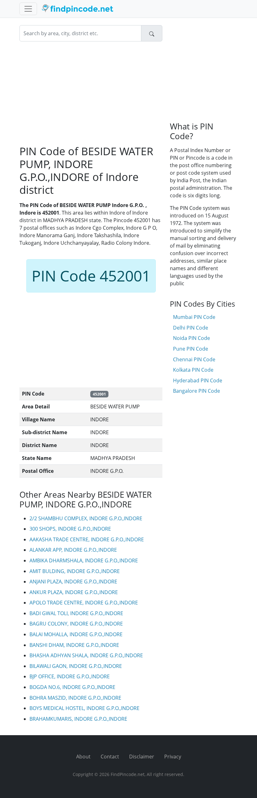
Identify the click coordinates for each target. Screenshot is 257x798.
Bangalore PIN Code (196, 390)
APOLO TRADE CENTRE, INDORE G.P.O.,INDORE (83, 602)
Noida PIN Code (191, 338)
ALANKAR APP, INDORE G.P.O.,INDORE (73, 549)
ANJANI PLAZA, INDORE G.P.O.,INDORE (73, 581)
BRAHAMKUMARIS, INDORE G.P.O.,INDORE (78, 718)
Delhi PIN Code (190, 327)
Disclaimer (141, 756)
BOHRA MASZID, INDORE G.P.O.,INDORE (75, 697)
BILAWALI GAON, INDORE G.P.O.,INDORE (75, 666)
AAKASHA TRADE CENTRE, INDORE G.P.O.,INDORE (86, 539)
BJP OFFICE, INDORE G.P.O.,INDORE (69, 676)
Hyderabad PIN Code (197, 380)
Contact (110, 756)
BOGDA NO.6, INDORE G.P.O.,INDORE (72, 687)
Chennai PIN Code (194, 359)
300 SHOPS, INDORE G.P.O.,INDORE (70, 528)
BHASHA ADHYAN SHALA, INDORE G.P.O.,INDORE (86, 655)
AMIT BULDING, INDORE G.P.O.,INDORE (74, 571)
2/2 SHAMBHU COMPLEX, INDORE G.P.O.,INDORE (85, 518)
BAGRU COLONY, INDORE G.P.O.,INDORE (76, 623)
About (83, 756)
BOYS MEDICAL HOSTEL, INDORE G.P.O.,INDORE (84, 708)
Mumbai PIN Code (194, 317)
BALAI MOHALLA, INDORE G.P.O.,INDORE (76, 634)
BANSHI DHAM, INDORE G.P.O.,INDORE (74, 645)
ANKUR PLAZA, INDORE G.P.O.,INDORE (73, 592)
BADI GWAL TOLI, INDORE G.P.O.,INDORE (76, 613)
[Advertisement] (90, 93)
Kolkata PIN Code (193, 369)
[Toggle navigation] (28, 9)
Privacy (172, 756)
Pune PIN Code (190, 348)
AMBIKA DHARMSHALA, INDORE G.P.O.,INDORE (83, 560)
